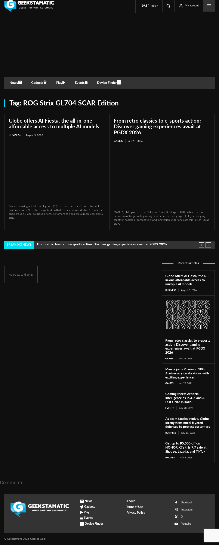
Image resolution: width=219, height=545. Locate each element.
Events (169, 408)
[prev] (201, 245)
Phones (170, 457)
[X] (176, 516)
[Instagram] (176, 509)
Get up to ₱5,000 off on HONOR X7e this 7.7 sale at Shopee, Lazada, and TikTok (186, 447)
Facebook (186, 502)
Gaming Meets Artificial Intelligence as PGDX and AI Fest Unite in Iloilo (185, 398)
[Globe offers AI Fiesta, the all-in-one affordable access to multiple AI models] (57, 171)
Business (15, 135)
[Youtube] (176, 524)
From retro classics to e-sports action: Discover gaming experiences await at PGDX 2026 (157, 127)
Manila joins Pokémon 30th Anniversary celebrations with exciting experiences (187, 373)
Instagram (186, 509)
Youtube (186, 523)
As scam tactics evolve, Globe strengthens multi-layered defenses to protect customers (187, 423)
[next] (208, 245)
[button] (168, 6)
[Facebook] (176, 502)
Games (118, 141)
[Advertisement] (109, 45)
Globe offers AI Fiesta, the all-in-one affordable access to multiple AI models (187, 280)
